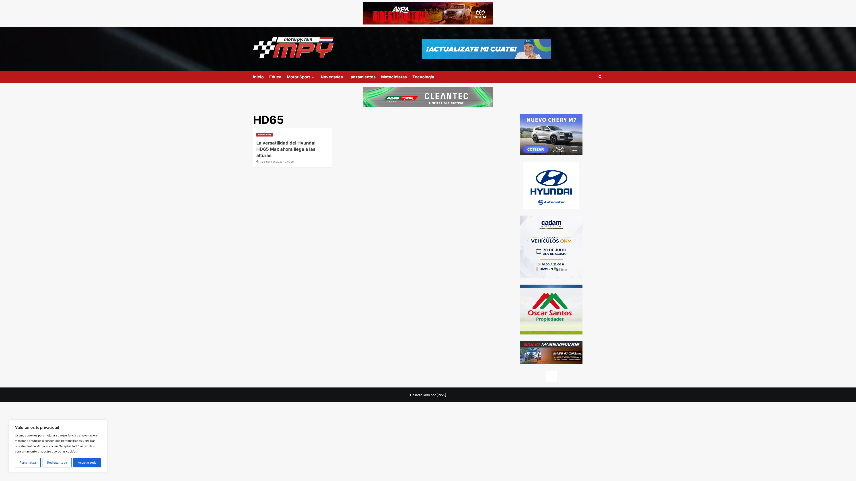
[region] (58, 446)
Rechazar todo (57, 462)
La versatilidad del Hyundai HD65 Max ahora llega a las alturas (285, 149)
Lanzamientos (362, 77)
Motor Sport (298, 77)
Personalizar (27, 462)
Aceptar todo (87, 462)
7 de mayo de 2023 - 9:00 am (277, 161)
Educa (275, 77)
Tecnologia (423, 77)
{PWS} (441, 395)
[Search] (600, 77)
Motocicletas (394, 77)
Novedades (332, 77)
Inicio (258, 77)
